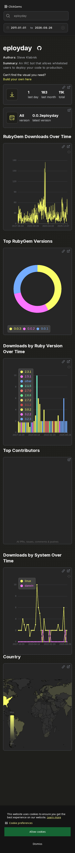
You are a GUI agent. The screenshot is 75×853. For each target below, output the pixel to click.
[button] (37, 823)
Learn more (54, 817)
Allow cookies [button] (37, 831)
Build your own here (17, 79)
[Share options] (64, 87)
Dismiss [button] (37, 844)
